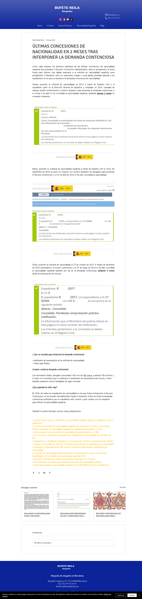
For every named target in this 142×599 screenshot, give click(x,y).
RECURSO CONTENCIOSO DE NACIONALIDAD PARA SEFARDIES (108, 514)
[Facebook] (64, 19)
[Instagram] (60, 19)
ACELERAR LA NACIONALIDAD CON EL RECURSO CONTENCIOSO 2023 (37, 514)
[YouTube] (67, 19)
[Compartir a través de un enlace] (50, 473)
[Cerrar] (139, 595)
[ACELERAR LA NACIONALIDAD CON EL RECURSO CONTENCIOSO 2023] (37, 501)
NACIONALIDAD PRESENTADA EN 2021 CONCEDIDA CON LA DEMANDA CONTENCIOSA (73, 514)
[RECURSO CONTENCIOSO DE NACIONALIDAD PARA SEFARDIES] (109, 501)
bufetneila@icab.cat (113, 15)
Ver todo (123, 487)
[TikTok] (71, 19)
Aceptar (132, 595)
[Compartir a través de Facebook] (33, 473)
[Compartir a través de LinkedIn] (44, 473)
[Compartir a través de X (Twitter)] (39, 473)
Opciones (121, 595)
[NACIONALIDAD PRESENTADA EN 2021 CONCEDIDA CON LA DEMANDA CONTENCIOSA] (73, 501)
